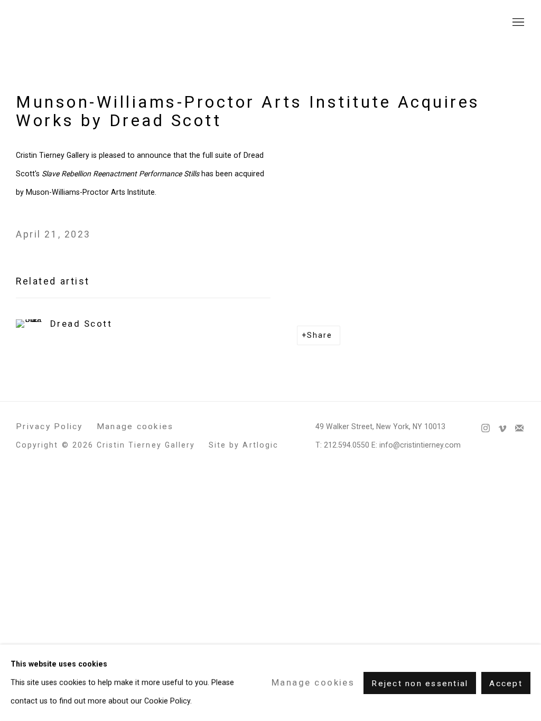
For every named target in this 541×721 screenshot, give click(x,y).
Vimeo (502, 429)
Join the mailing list (519, 429)
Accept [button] (506, 683)
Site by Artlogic (243, 445)
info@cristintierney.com (420, 445)
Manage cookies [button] (135, 426)
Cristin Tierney (79, 22)
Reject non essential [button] (419, 683)
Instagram (485, 429)
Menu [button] (517, 23)
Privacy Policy (49, 426)
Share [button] (319, 335)
